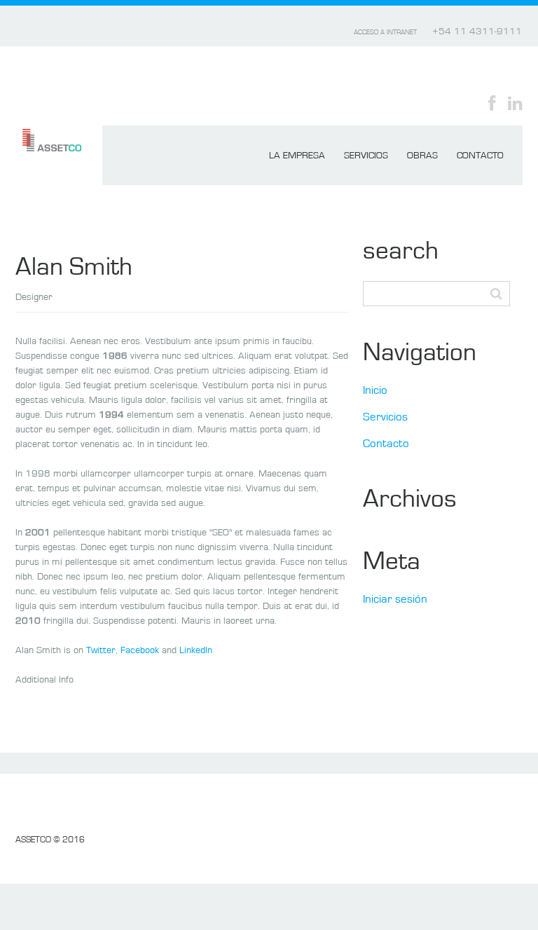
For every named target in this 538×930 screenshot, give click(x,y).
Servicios (385, 418)
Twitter (101, 651)
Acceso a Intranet (385, 32)
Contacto (386, 444)
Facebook (139, 651)
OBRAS (422, 156)
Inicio (375, 391)
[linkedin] (515, 102)
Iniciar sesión (395, 600)
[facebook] (491, 102)
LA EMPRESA (297, 156)
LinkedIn (195, 651)
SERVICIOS (366, 156)
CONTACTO (480, 156)
